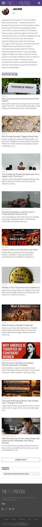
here (3, 504)
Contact (22, 519)
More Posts (21, 460)
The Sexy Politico (21, 523)
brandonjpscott (14, 525)
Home (6, 519)
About (13, 519)
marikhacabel (24, 525)
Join (29, 519)
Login (35, 519)
